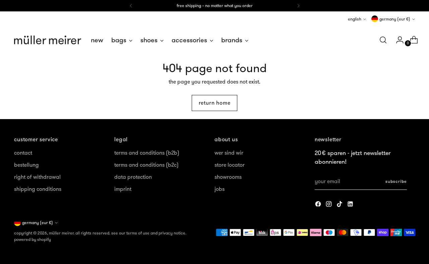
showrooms (228, 176)
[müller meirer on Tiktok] (340, 205)
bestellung (26, 164)
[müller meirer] (47, 40)
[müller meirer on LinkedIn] (351, 205)
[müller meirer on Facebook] (319, 205)
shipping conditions (37, 189)
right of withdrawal (37, 176)
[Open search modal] (383, 40)
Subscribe (396, 181)
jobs (219, 189)
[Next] (298, 5)
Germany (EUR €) (394, 18)
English (354, 18)
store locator (229, 164)
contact (23, 152)
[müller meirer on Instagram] (329, 205)
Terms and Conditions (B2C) (146, 164)
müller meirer (61, 232)
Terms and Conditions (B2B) (146, 152)
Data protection (133, 176)
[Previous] (131, 5)
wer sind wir (228, 152)
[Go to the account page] (397, 40)
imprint (122, 189)
